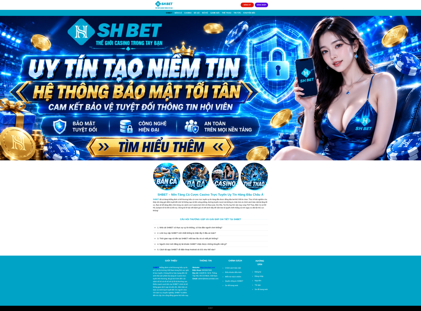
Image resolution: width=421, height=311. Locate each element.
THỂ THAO (226, 13)
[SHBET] (164, 5)
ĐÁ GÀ (197, 13)
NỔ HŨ (205, 13)
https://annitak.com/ (207, 267)
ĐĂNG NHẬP (261, 5)
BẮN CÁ (178, 13)
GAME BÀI (214, 13)
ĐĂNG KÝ (247, 5)
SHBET (169, 13)
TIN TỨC (237, 13)
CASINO (187, 13)
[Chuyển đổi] (155, 227)
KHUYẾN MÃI (249, 13)
